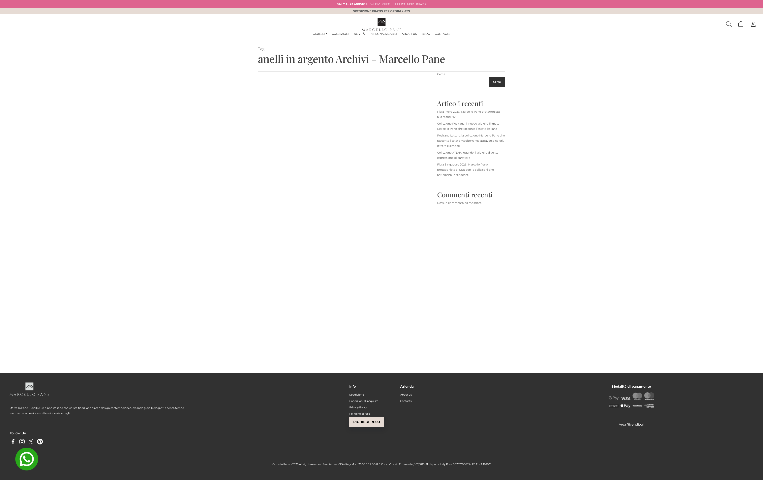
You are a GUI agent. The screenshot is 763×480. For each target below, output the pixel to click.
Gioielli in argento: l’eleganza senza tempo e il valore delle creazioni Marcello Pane (295, 199)
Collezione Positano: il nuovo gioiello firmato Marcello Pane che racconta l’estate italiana (468, 126)
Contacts (406, 401)
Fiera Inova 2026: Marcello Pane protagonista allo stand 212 (468, 114)
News (275, 212)
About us (406, 394)
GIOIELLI (320, 34)
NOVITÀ (359, 34)
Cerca (441, 74)
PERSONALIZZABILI (383, 34)
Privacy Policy (358, 407)
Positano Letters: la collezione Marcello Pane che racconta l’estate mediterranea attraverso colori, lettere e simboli (471, 141)
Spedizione (356, 394)
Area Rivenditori (631, 424)
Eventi (265, 344)
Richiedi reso (366, 422)
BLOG (426, 34)
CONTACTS (442, 34)
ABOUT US (409, 34)
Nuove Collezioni (290, 212)
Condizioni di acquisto (363, 401)
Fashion (266, 212)
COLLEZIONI (340, 34)
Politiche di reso (359, 413)
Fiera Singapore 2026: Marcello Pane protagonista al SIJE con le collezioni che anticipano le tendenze (465, 170)
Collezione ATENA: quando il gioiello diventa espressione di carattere (467, 155)
